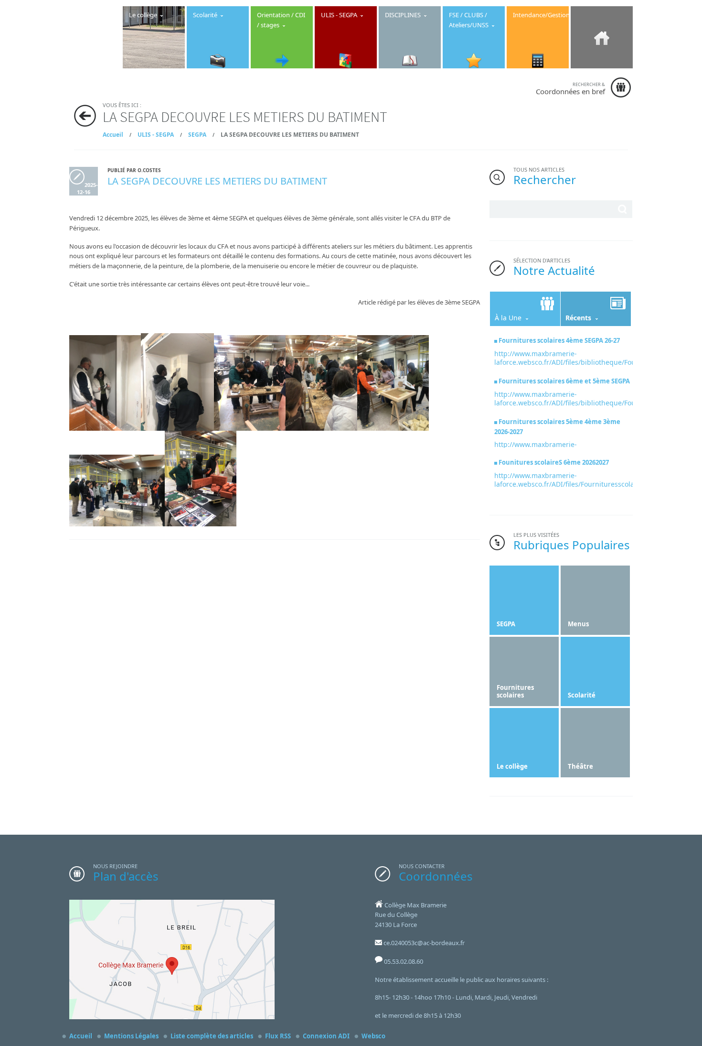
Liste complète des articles (211, 1036)
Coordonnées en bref (570, 88)
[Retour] (85, 116)
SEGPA (197, 135)
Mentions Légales (131, 1036)
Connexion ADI (326, 1036)
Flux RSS (278, 1036)
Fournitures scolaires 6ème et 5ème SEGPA (564, 381)
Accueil (113, 135)
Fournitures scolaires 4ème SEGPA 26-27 (559, 340)
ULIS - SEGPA (156, 135)
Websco (373, 1036)
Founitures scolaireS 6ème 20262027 (554, 462)
